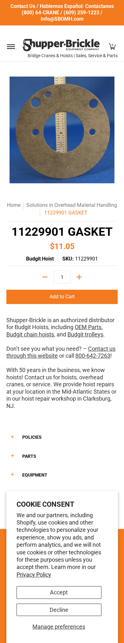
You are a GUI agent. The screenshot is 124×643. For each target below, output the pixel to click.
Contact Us (22, 6)
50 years (30, 370)
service (41, 384)
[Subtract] (44, 277)
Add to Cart (62, 297)
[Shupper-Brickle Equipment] (61, 45)
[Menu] (10, 46)
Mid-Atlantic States (86, 391)
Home (13, 205)
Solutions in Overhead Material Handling (71, 205)
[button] (112, 46)
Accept (59, 592)
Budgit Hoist (40, 259)
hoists (69, 377)
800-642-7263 (92, 355)
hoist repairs (98, 384)
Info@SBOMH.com (62, 19)
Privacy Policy (34, 574)
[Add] (79, 277)
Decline (59, 609)
